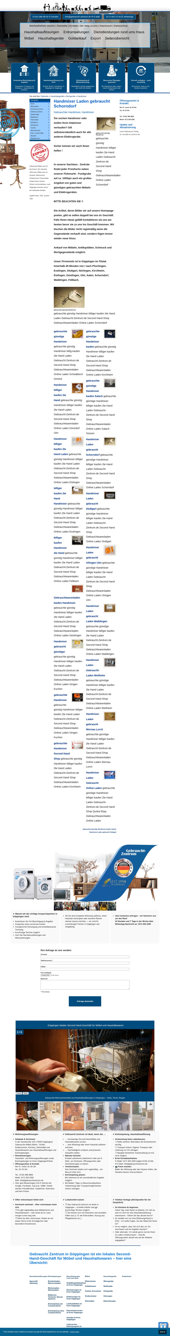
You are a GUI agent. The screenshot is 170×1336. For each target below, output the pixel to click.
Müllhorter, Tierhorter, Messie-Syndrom (55, 1297)
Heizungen (108, 1296)
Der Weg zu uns (89, 25)
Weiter (25, 1093)
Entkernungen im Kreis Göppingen (73, 1298)
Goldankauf (77, 38)
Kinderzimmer (90, 1296)
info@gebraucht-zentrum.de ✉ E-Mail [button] (82, 17)
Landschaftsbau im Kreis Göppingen (74, 1305)
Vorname (44, 954)
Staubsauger (35, 114)
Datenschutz (121, 25)
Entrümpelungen (76, 32)
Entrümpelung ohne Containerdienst (56, 1312)
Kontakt (73, 25)
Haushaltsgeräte (51, 38)
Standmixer (34, 125)
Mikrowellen (35, 106)
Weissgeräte (108, 1281)
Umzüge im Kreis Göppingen (73, 1318)
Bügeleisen (34, 117)
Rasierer (33, 136)
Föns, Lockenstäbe (37, 133)
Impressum (106, 25)
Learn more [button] (74, 1332)
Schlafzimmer (90, 1286)
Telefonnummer (47, 960)
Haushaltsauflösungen (41, 32)
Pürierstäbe (34, 120)
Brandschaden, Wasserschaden (54, 1282)
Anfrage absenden (85, 1001)
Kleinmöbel (89, 1301)
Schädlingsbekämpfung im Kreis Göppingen (74, 1284)
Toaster (33, 128)
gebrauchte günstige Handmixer (60, 336)
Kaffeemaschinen (36, 112)
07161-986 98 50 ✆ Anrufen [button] (45, 17)
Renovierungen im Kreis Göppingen (73, 1291)
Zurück (19, 1093)
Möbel (29, 38)
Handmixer (81, 96)
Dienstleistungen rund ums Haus (119, 32)
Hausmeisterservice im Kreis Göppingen (74, 1311)
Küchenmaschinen (37, 109)
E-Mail (43, 967)
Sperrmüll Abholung (33, 1282)
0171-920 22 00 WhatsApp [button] (119, 17)
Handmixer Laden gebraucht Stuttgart (102, 832)
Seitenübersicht (117, 38)
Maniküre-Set (35, 138)
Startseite (62, 25)
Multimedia (108, 1286)
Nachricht (44, 979)
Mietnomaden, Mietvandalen (53, 1289)
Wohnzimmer (90, 1281)
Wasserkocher (35, 130)
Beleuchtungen (110, 1301)
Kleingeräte (70, 96)
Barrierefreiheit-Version (42, 25)
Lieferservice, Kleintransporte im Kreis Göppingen (74, 1326)
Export (96, 38)
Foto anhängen (46, 973)
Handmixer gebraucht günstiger (60, 646)
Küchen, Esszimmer (93, 1291)
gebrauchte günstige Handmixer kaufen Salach (99, 829)
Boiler (32, 104)
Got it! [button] (162, 1332)
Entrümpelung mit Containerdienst (55, 1305)
